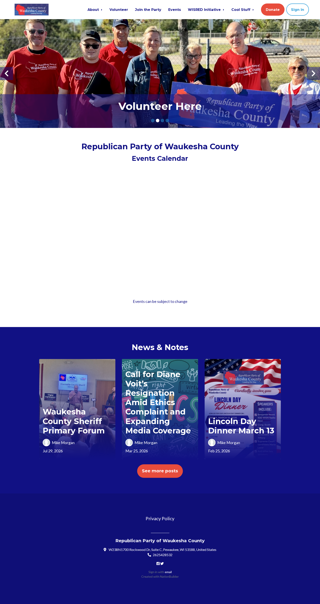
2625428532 (162, 555)
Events (174, 9)
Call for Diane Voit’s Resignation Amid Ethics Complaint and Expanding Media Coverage (158, 402)
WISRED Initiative (205, 9)
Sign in (297, 9)
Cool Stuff (241, 9)
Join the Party (148, 9)
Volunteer (118, 9)
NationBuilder (169, 576)
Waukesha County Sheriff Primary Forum (74, 421)
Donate (273, 9)
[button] (6, 73)
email (168, 572)
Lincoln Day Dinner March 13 (241, 425)
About (94, 9)
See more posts (160, 470)
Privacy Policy (160, 518)
